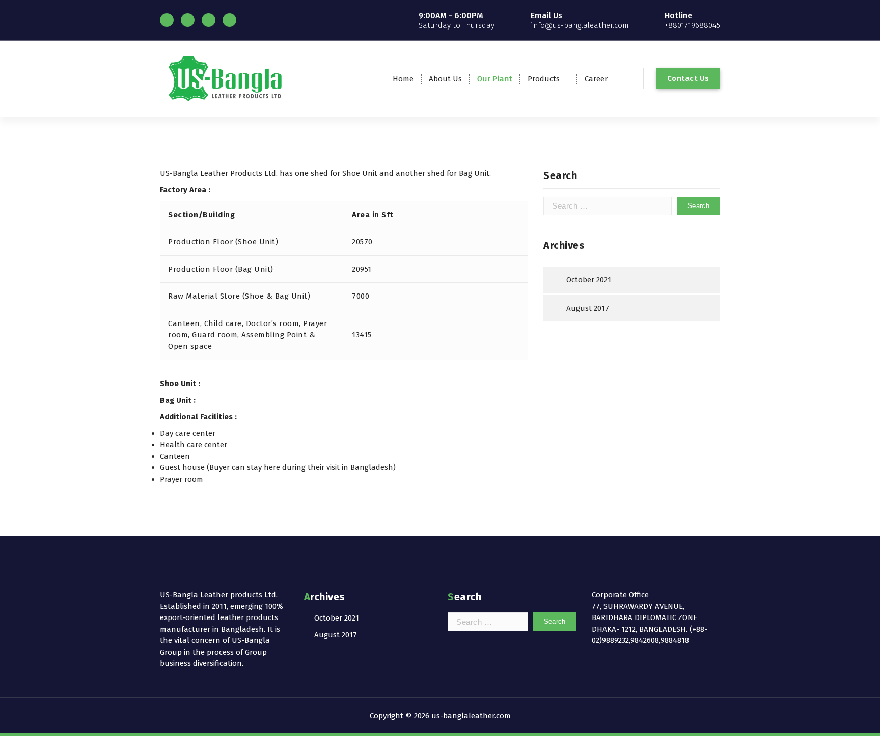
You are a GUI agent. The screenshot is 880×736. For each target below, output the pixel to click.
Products (544, 78)
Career (596, 78)
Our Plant (494, 78)
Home (403, 78)
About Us (445, 78)
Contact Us (688, 78)
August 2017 (587, 308)
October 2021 (588, 279)
